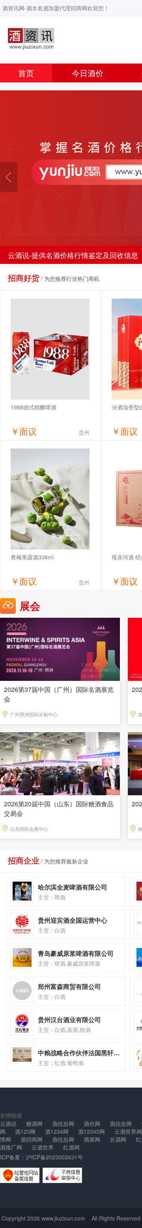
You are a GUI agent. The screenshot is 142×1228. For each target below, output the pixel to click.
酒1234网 (57, 1131)
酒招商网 (32, 1139)
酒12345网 (91, 1131)
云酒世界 (43, 1147)
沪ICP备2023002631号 (54, 1157)
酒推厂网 (11, 1147)
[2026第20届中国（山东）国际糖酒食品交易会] (60, 763)
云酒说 (8, 1123)
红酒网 (71, 1147)
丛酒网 (118, 1139)
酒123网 (25, 1131)
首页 (26, 73)
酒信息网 (63, 1123)
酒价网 (92, 1123)
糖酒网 (34, 1123)
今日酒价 (87, 73)
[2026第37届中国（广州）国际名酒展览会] (60, 648)
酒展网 (92, 1139)
